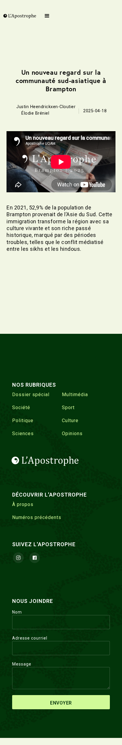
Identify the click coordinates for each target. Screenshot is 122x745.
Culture (70, 420)
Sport (68, 407)
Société (21, 407)
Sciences (23, 433)
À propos (22, 504)
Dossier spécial (30, 394)
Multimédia (75, 394)
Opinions (72, 433)
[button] (47, 16)
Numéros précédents (36, 517)
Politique (22, 420)
